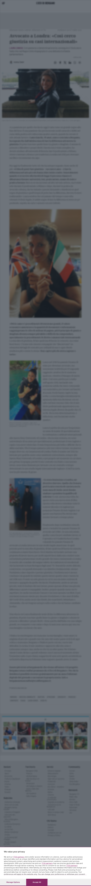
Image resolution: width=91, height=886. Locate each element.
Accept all (37, 882)
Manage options (13, 882)
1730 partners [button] (18, 857)
